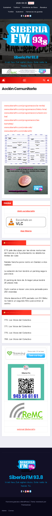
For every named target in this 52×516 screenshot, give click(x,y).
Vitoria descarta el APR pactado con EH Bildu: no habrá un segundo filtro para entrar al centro (26, 301)
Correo (11, 511)
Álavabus (43, 7)
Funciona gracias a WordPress (18, 502)
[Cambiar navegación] (24, 80)
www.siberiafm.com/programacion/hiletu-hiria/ (25, 109)
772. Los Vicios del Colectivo (17, 320)
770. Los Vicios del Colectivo (17, 333)
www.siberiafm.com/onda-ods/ (18, 127)
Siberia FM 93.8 (26, 57)
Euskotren (19, 12)
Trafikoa (16, 7)
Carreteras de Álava (29, 7)
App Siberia (26, 231)
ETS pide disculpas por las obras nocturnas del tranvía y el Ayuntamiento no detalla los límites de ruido (24, 253)
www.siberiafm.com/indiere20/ (18, 131)
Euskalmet (7, 7)
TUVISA (11, 12)
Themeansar (26, 505)
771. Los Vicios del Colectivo (17, 326)
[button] (44, 80)
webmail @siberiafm (26, 429)
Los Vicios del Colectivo (18, 312)
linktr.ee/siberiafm (26, 211)
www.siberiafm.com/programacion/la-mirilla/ (24, 105)
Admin (4, 511)
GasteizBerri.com (15, 242)
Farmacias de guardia (34, 12)
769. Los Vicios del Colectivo (17, 339)
